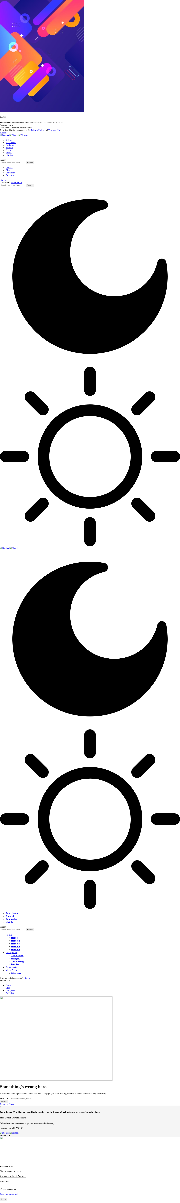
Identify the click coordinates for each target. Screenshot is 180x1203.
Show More (16, 182)
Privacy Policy (37, 130)
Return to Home (7, 1104)
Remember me (9, 1189)
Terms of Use (54, 130)
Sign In (27, 978)
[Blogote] (14, 135)
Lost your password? (9, 1194)
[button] (3, 133)
